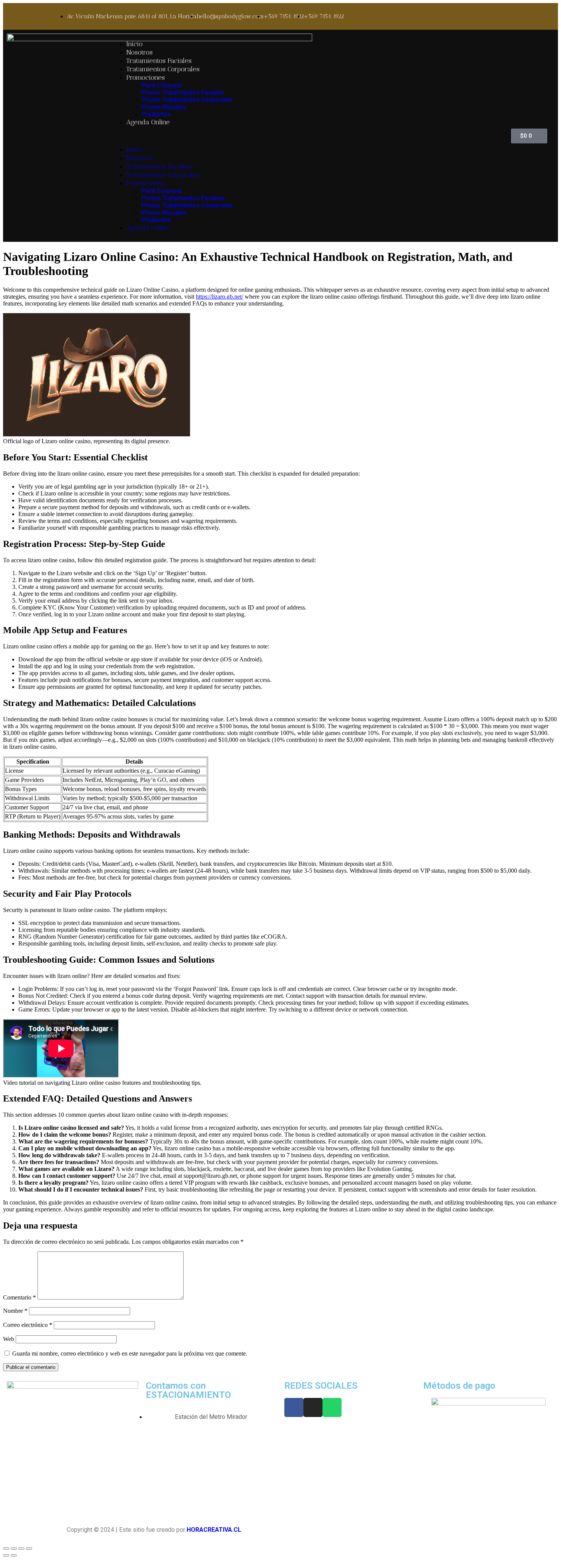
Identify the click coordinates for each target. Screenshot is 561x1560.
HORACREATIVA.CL (214, 1529)
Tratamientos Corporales (163, 69)
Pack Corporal (162, 85)
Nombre (15, 1311)
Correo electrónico (27, 1325)
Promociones (145, 77)
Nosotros (139, 52)
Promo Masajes (164, 107)
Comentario (19, 1297)
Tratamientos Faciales (159, 60)
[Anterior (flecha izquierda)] (6, 1555)
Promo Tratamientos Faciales (183, 92)
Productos (156, 114)
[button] (299, 135)
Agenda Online (148, 122)
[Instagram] (312, 1407)
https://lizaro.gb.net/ (219, 296)
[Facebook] (293, 1407)
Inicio (134, 44)
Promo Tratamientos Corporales (187, 99)
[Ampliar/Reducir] (29, 1548)
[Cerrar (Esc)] (6, 1548)
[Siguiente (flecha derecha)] (14, 1555)
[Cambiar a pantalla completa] (21, 1548)
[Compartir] (14, 1548)
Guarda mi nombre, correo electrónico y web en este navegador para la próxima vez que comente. (129, 1353)
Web (8, 1339)
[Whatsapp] (332, 1407)
